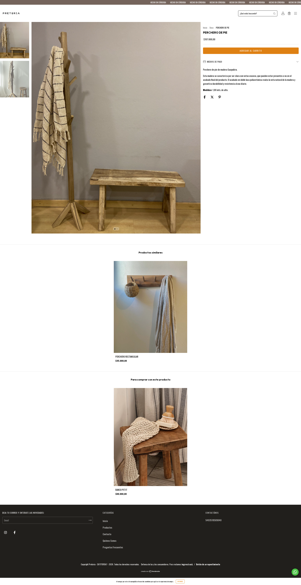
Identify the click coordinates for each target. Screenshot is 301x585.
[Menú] (295, 13)
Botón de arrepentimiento (208, 564)
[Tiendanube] (150, 571)
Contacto (107, 534)
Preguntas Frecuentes (113, 547)
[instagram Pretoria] (5, 532)
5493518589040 (214, 520)
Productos (107, 527)
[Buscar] (274, 13)
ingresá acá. (187, 564)
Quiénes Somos (109, 540)
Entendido (180, 581)
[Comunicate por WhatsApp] (295, 572)
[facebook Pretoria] (14, 532)
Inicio (205, 27)
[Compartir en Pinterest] (219, 96)
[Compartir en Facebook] (205, 96)
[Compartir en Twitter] (212, 96)
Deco (212, 27)
